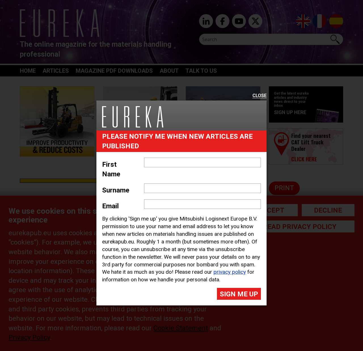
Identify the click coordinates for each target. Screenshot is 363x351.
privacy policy (230, 272)
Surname (115, 190)
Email (110, 206)
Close (259, 95)
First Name (111, 169)
